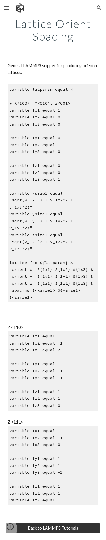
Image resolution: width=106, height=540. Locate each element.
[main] (53, 30)
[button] (7, 8)
